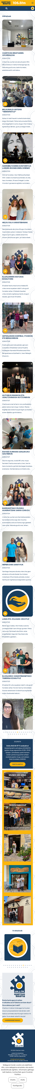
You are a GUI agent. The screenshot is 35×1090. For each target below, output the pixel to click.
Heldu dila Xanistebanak (15, 222)
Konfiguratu (17, 1086)
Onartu (13, 1080)
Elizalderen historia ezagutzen (13, 278)
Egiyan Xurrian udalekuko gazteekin (16, 453)
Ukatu (22, 1080)
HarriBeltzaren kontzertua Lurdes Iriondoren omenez (16, 167)
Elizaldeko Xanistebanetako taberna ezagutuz (17, 677)
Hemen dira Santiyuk (12, 565)
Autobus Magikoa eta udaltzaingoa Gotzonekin (16, 396)
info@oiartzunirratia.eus (17, 1059)
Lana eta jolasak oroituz (15, 619)
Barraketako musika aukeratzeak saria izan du (16, 509)
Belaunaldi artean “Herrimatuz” (12, 110)
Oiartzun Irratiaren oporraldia (13, 54)
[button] (32, 3)
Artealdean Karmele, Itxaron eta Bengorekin (17, 337)
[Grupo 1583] (5, 2)
